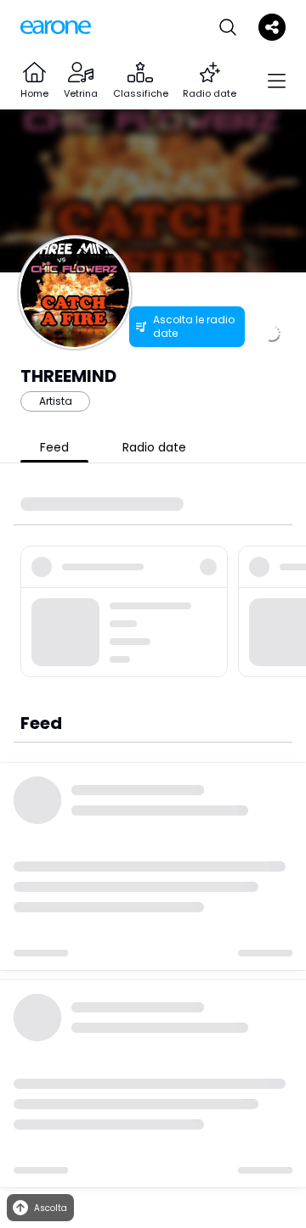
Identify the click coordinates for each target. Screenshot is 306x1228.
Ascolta (50, 1208)
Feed (54, 447)
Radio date (154, 447)
